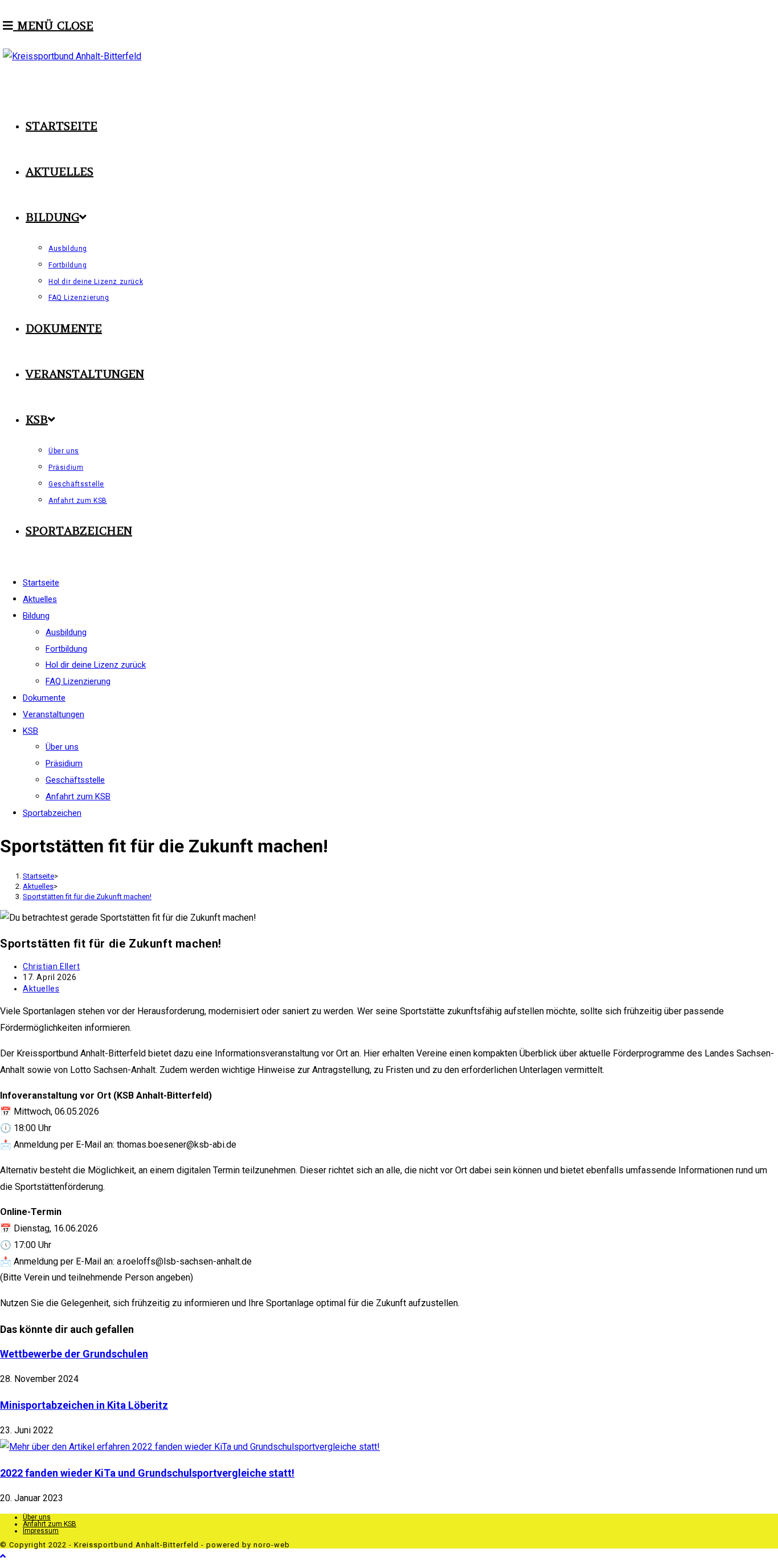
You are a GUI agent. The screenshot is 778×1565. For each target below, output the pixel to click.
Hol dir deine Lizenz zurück (96, 665)
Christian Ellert (51, 966)
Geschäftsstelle (75, 780)
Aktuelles (41, 988)
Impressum (41, 1531)
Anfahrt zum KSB (78, 796)
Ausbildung (66, 632)
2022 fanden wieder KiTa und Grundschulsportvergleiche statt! (147, 1473)
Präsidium (64, 763)
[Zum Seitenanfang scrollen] (3, 1556)
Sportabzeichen (52, 813)
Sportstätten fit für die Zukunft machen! (87, 896)
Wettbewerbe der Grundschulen (74, 1354)
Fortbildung (66, 649)
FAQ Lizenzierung (78, 681)
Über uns (62, 747)
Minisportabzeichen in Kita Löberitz (84, 1405)
